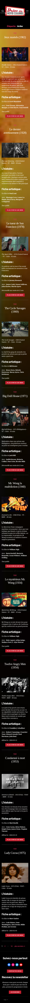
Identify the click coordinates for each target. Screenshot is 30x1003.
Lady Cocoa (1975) (15, 852)
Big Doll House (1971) (15, 396)
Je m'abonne (15, 992)
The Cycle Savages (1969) (15, 310)
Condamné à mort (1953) (15, 759)
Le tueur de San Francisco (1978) (15, 225)
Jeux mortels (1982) (15, 37)
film (15, 33)
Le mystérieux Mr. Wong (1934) (15, 581)
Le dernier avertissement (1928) (15, 131)
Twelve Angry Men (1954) (15, 665)
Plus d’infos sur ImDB (15, 116)
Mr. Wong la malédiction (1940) (15, 485)
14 (11, 946)
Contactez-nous (15, 971)
